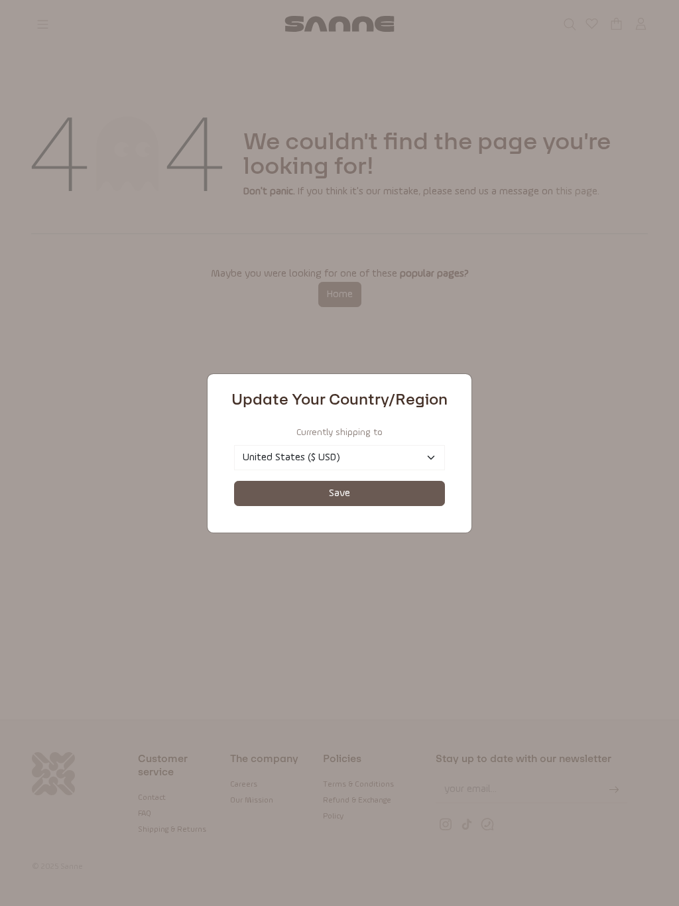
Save (339, 493)
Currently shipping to (339, 432)
